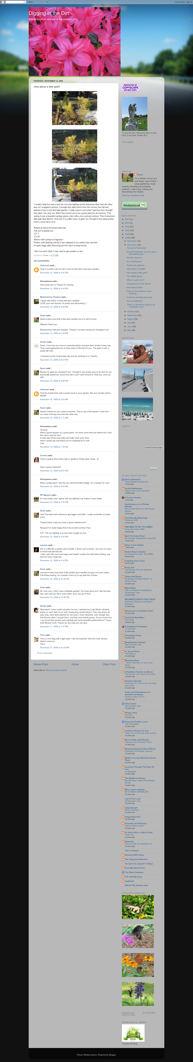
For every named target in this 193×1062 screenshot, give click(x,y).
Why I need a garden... (135, 790)
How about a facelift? (136, 269)
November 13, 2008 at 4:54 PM (54, 288)
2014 (127, 223)
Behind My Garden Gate (136, 885)
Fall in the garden (132, 724)
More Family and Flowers (137, 740)
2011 (127, 227)
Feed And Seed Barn (135, 617)
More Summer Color (133, 645)
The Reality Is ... (132, 654)
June (129, 326)
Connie (43, 455)
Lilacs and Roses (133, 576)
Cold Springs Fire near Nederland (138, 570)
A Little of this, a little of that (138, 832)
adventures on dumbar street (139, 611)
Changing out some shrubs (139, 284)
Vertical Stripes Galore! (134, 826)
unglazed (129, 881)
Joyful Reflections (134, 488)
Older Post (109, 664)
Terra (42, 635)
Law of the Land (133, 799)
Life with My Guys (133, 877)
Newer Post (41, 664)
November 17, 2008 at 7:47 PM (54, 627)
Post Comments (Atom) (56, 670)
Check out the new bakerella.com (138, 844)
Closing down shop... (133, 801)
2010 (127, 230)
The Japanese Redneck (136, 859)
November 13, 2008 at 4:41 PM (54, 273)
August (130, 319)
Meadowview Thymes (50, 297)
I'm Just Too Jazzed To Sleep (139, 864)
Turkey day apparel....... (137, 265)
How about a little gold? (137, 273)
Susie (42, 315)
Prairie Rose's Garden (135, 552)
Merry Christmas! (132, 810)
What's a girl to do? (135, 280)
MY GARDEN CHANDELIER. (137, 792)
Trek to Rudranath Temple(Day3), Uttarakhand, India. (138, 591)
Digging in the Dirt (49, 13)
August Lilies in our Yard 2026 (137, 491)
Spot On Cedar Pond (135, 536)
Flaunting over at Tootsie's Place (138, 742)
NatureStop (130, 588)
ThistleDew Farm (133, 636)
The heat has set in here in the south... (141, 674)
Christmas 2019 (131, 520)
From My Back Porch (135, 868)
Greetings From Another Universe (138, 751)
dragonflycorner (132, 817)
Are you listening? (135, 301)
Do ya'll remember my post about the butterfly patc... (141, 253)
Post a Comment (44, 653)
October (131, 311)
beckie (43, 342)
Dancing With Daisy (134, 855)
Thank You (129, 835)
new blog (128, 715)
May (129, 330)
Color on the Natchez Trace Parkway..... (139, 292)
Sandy (43, 606)
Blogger (112, 1055)
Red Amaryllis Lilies (133, 706)
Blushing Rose (132, 660)
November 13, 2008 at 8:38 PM (54, 381)
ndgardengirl (131, 808)
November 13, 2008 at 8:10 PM (54, 360)
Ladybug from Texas (135, 561)
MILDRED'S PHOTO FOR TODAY (140, 599)
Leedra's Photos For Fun (137, 731)
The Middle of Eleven (135, 778)
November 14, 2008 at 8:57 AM (54, 471)
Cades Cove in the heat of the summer (141, 733)
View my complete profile (133, 195)
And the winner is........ (137, 258)
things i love (131, 713)
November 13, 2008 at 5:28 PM (54, 333)
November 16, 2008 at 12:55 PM (54, 597)
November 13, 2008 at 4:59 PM (54, 307)
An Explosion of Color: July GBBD (139, 554)
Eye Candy (129, 620)
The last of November (136, 248)
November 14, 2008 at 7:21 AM (54, 418)
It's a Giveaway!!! (134, 261)
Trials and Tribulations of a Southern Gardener (138, 693)
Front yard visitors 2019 (134, 529)
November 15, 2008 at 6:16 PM (54, 560)
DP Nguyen (45, 495)
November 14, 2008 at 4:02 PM (54, 537)
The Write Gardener (134, 872)
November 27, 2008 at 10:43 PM (54, 648)
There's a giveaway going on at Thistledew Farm (141, 306)
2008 (127, 238)
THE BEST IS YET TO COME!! (139, 527)
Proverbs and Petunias (136, 823)
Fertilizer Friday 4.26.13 (134, 697)
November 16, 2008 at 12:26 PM (54, 579)
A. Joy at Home (132, 651)
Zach (42, 587)
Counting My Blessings (136, 518)
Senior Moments (133, 479)
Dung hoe (129, 567)
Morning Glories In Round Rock (140, 749)
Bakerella (129, 842)
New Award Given (135, 287)
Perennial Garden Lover (136, 722)
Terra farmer (130, 704)
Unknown (44, 265)
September (132, 315)
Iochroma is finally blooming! (139, 297)
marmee (44, 545)
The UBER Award (134, 276)
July (129, 323)
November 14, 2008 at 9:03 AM (54, 486)
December (132, 241)
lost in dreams (132, 851)
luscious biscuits (133, 681)
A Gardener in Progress (136, 627)
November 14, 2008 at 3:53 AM (54, 399)
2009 (127, 234)
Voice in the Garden (134, 545)
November (132, 245)
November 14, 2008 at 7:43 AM (54, 447)
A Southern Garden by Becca (139, 672)
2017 (127, 219)
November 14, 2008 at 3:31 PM (54, 502)
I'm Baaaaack (130, 771)
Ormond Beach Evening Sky (136, 482)
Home (75, 664)
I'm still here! (130, 629)
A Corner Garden (133, 498)
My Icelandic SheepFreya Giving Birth (140, 538)
